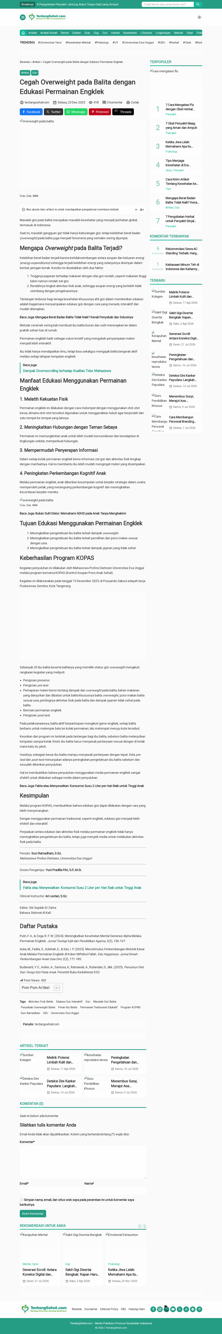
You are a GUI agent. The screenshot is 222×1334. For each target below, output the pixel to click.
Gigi (96, 32)
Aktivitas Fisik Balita (40, 1001)
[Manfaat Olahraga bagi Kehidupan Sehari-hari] (40, 1246)
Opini (111, 1264)
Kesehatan (130, 32)
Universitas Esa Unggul (65, 1013)
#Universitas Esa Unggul (138, 42)
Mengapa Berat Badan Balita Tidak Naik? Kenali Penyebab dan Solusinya (84, 317)
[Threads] (166, 1309)
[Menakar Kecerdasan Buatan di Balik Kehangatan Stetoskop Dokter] (83, 1246)
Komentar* (27, 1142)
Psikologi (121, 1264)
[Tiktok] (186, 1309)
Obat (190, 32)
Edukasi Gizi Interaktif (69, 1001)
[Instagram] (160, 1309)
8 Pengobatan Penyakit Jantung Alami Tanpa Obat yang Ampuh (77, 4)
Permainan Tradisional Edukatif (99, 1007)
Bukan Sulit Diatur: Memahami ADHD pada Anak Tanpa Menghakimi (80, 513)
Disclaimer (90, 1309)
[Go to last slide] (140, 1226)
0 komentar (115, 102)
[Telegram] (193, 1309)
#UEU (161, 42)
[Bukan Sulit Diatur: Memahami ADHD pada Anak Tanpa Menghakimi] (125, 1246)
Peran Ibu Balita (67, 1007)
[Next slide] (144, 1226)
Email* (24, 1183)
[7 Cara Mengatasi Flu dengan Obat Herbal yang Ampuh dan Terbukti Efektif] (176, 84)
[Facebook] (153, 1309)
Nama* (89, 1183)
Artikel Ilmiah (48, 32)
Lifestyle (146, 32)
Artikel (32, 32)
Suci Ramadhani (30, 1013)
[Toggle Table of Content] (55, 988)
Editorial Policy (109, 1309)
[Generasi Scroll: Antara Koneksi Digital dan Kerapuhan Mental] (159, 339)
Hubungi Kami (137, 1309)
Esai (87, 32)
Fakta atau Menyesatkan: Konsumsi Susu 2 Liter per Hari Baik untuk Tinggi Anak (89, 786)
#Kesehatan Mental (78, 42)
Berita (65, 32)
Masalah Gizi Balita (104, 1001)
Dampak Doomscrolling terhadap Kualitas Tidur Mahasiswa (67, 371)
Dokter (76, 32)
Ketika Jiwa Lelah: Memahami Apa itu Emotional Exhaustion (180, 146)
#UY (115, 42)
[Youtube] (173, 1309)
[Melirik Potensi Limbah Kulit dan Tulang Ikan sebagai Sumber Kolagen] (32, 1063)
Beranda (77, 1309)
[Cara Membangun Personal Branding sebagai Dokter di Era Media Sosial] (159, 422)
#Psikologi (102, 42)
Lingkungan (163, 32)
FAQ (123, 1309)
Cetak (135, 102)
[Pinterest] (199, 1309)
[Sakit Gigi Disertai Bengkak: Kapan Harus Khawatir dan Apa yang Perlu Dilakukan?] (159, 318)
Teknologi (78, 1264)
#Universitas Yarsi (50, 42)
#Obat (187, 42)
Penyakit (171, 114)
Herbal (115, 32)
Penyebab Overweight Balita (38, 1007)
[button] (198, 4)
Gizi (105, 32)
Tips (168, 189)
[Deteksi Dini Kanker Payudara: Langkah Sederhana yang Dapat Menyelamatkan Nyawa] (32, 1087)
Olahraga (34, 1264)
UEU (45, 1013)
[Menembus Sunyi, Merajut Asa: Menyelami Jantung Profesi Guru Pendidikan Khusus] (96, 1087)
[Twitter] (179, 1309)
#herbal (174, 42)
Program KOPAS (131, 1007)
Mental (178, 32)
